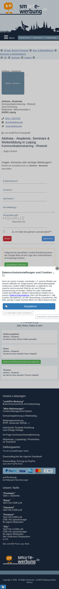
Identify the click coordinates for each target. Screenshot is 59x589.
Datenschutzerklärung (19, 295)
